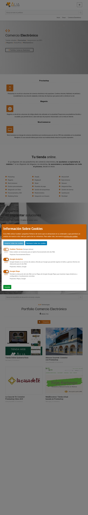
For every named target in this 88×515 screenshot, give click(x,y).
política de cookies (71, 236)
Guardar (7, 287)
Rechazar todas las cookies (36, 243)
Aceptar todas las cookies (14, 243)
